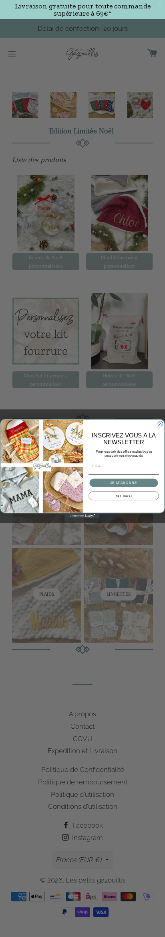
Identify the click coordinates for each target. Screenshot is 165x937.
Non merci (124, 495)
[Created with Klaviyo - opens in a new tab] (83, 515)
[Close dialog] (160, 423)
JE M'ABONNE (124, 482)
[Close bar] (160, 5)
